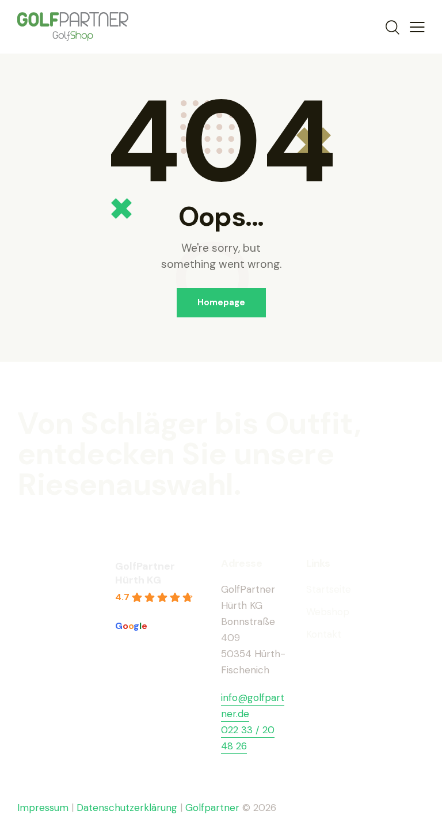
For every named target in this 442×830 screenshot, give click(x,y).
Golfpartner (213, 807)
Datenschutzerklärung (127, 807)
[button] (417, 26)
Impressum (42, 807)
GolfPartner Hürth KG (145, 573)
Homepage (221, 302)
